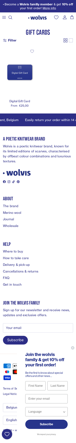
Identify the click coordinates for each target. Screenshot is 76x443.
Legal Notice (10, 393)
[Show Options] (64, 411)
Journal (8, 219)
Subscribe (15, 340)
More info (49, 8)
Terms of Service (13, 388)
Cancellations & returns (20, 271)
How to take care (16, 258)
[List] (71, 40)
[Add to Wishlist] (32, 51)
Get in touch (12, 284)
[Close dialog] (73, 348)
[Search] (12, 17)
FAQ (6, 278)
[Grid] (65, 40)
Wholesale (11, 226)
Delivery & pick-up (16, 265)
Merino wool (12, 213)
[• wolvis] (37, 17)
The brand (10, 206)
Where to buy (13, 251)
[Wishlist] (7, 434)
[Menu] (4, 17)
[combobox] (45, 411)
